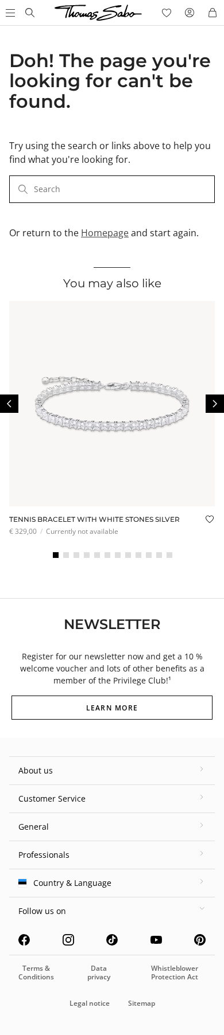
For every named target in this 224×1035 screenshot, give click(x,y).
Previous (9, 404)
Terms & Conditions (36, 972)
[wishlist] (166, 13)
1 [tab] (56, 555)
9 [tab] (138, 555)
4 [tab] (87, 555)
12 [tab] (169, 555)
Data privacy (98, 972)
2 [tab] (66, 555)
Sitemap (141, 1003)
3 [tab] (76, 555)
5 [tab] (97, 555)
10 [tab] (149, 555)
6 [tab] (107, 555)
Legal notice (89, 1003)
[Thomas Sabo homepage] (29, 13)
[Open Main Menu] (9, 13)
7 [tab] (118, 555)
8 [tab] (128, 555)
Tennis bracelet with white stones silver (94, 519)
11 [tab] (159, 555)
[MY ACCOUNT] (189, 13)
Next (215, 404)
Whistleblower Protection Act (174, 972)
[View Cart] (212, 13)
